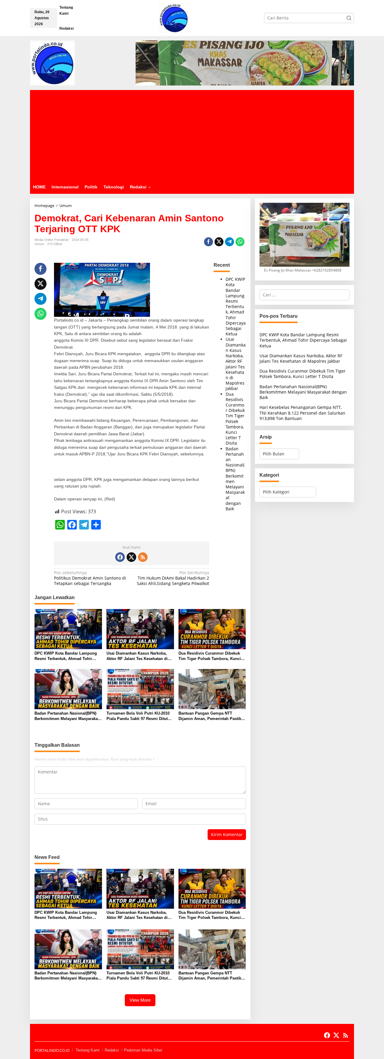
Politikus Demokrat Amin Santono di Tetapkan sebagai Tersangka (90, 578)
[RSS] (143, 557)
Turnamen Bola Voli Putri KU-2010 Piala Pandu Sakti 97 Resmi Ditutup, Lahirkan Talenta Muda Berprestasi (140, 716)
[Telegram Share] (229, 241)
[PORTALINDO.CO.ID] (174, 17)
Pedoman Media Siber (143, 1050)
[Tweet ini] (219, 241)
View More (140, 1000)
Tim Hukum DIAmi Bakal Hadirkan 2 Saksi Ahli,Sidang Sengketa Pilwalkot (173, 578)
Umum (39, 244)
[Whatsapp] (240, 241)
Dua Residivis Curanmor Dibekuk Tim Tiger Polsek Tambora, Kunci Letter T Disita (235, 418)
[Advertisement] (192, 135)
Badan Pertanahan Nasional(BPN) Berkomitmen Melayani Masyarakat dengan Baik (235, 479)
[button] (349, 18)
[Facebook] (120, 557)
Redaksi (112, 1050)
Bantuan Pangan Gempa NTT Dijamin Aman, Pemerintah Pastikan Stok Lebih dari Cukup (212, 716)
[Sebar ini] (208, 241)
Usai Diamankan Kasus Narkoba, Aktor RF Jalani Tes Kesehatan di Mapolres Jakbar (236, 363)
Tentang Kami (88, 1050)
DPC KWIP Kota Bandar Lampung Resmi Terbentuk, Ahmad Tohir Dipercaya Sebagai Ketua (236, 306)
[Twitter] (131, 557)
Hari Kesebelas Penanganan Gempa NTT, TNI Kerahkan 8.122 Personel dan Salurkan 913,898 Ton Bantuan (302, 413)
